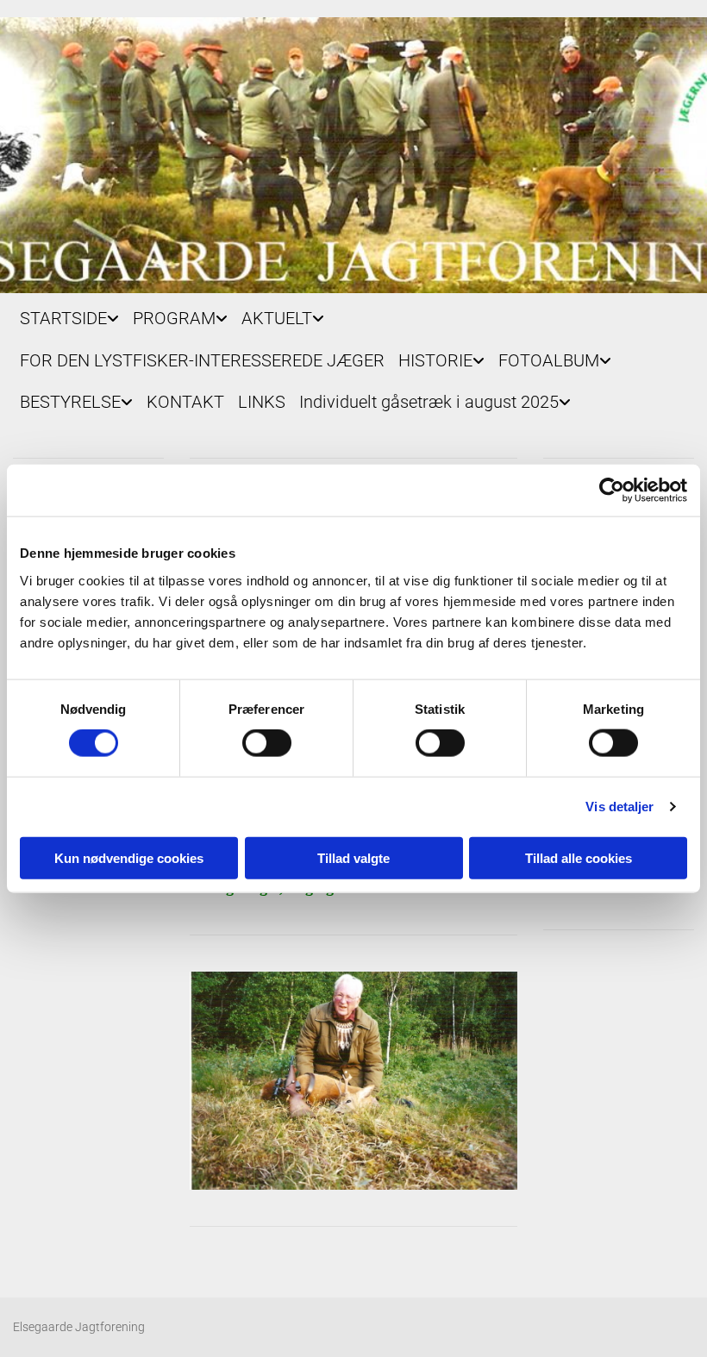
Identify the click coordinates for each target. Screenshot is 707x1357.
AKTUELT (276, 318)
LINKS (261, 401)
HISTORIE (435, 360)
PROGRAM (174, 318)
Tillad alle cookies (578, 857)
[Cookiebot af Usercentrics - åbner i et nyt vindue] (611, 490)
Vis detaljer (619, 806)
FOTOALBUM (548, 360)
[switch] (266, 743)
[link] (69, 314)
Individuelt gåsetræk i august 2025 (429, 401)
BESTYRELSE (70, 401)
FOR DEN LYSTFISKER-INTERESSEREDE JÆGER (202, 360)
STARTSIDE (63, 318)
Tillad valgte (353, 857)
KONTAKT (185, 401)
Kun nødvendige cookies (128, 857)
